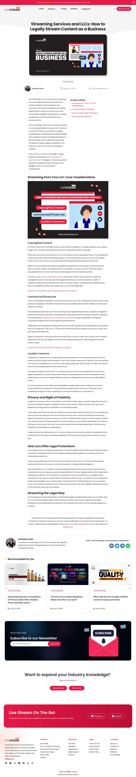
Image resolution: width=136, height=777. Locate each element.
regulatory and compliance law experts (58, 318)
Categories (85, 9)
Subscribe (54, 644)
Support (71, 755)
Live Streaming (68, 82)
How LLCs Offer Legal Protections (85, 113)
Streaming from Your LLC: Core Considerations (84, 104)
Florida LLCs (73, 475)
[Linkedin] (23, 763)
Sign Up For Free (124, 9)
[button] (111, 546)
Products (51, 9)
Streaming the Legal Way (81, 116)
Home (41, 9)
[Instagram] (15, 763)
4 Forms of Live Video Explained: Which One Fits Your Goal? (67, 598)
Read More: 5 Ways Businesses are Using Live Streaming (49, 347)
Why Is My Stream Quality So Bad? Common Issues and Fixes (110, 598)
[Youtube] (19, 763)
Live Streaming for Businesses (116, 540)
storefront (56, 363)
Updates (73, 9)
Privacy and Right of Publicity (83, 109)
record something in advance (52, 277)
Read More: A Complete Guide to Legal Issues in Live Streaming (52, 291)
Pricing (64, 9)
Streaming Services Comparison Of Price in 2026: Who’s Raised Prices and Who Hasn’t (24, 599)
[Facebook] (6, 763)
